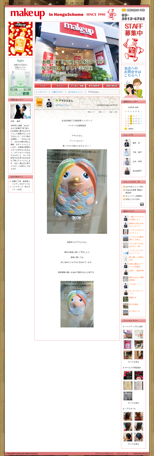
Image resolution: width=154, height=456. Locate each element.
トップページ (41, 92)
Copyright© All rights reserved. (22, 454)
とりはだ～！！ (135, 284)
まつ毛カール (134, 311)
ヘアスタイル (130, 409)
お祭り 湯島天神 (136, 271)
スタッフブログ (129, 182)
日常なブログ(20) (132, 199)
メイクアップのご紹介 (134, 326)
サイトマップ (122, 454)
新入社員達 (133, 304)
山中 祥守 (137, 161)
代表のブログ (57, 92)
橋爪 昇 (136, 143)
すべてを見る (133, 362)
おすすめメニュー (75, 92)
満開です (132, 298)
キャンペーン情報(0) (133, 196)
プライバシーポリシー (104, 454)
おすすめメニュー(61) (134, 187)
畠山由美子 (137, 171)
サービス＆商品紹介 (133, 368)
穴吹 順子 (137, 152)
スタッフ (127, 135)
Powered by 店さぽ (141, 454)
